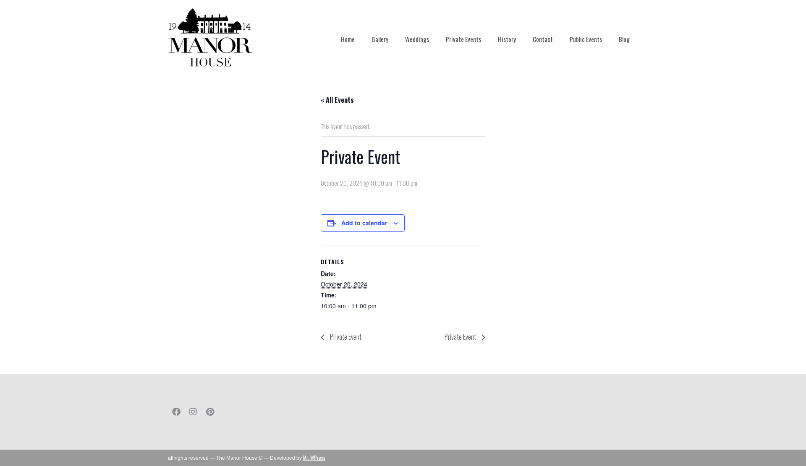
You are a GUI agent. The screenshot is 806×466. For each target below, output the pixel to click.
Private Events (463, 39)
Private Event (345, 337)
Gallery (380, 39)
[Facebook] (176, 412)
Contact (543, 39)
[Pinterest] (210, 412)
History (507, 39)
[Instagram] (193, 412)
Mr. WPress (314, 457)
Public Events (586, 39)
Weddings (417, 39)
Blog (624, 39)
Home (348, 39)
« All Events (337, 100)
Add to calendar (364, 223)
